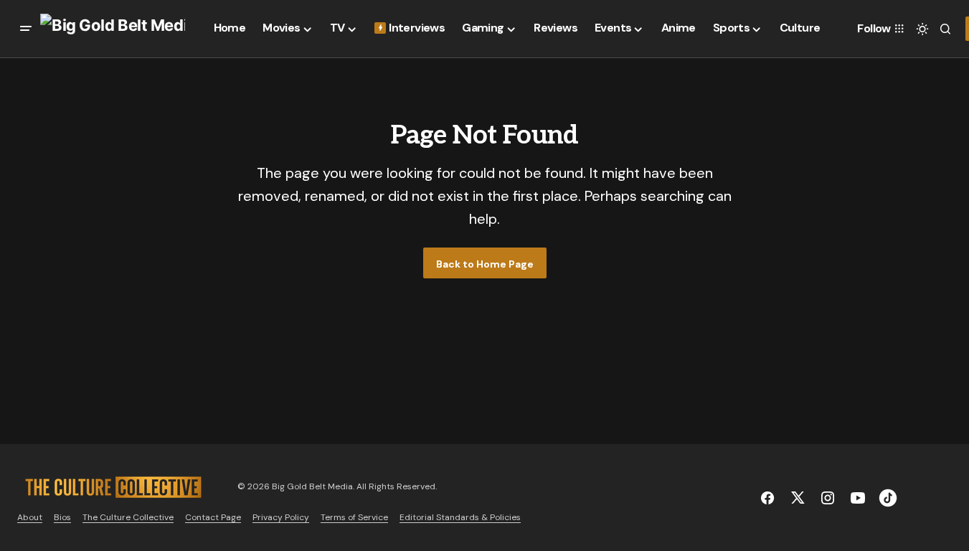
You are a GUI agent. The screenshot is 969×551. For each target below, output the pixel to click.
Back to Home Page (485, 264)
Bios (62, 517)
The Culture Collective (128, 517)
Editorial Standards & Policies (460, 517)
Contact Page (213, 517)
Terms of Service (354, 517)
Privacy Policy (280, 517)
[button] (25, 28)
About (29, 517)
